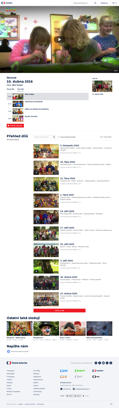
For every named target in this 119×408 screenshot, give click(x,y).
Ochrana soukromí (30, 404)
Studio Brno (37, 377)
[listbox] (77, 395)
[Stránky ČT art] (78, 377)
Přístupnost (40, 404)
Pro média (36, 371)
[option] (69, 395)
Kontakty (36, 394)
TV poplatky (10, 377)
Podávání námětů (39, 388)
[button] (59, 39)
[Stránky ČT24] (63, 371)
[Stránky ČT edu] (96, 377)
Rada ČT (36, 382)
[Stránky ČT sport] (80, 371)
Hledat (95, 3)
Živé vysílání (10, 374)
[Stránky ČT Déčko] (63, 377)
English (21, 404)
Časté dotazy (37, 391)
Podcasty (10, 382)
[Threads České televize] (110, 362)
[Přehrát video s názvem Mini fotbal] (59, 39)
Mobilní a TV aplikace (13, 391)
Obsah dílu (10, 89)
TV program (10, 371)
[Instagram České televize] (95, 362)
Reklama (36, 374)
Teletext (9, 379)
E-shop (9, 388)
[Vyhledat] (54, 137)
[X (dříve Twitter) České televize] (107, 362)
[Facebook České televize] (99, 362)
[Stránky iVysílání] (98, 371)
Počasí (9, 385)
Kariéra (35, 385)
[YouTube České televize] (103, 362)
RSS (111, 404)
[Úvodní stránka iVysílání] (8, 3)
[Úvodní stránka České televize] (17, 362)
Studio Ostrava (38, 379)
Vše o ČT (9, 394)
